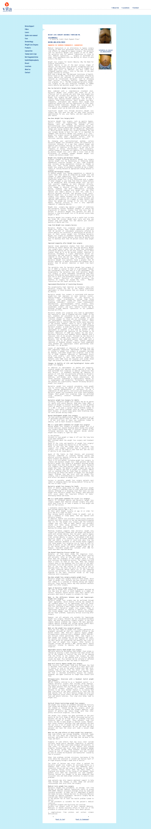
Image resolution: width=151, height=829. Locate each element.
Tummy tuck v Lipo (31, 54)
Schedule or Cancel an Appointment (106, 50)
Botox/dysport (29, 26)
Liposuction (28, 50)
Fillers (27, 29)
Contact (27, 72)
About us (27, 69)
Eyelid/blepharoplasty (32, 60)
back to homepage (82, 819)
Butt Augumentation (31, 57)
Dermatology (29, 41)
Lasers (27, 32)
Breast (27, 63)
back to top (60, 819)
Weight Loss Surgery (31, 44)
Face (26, 38)
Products (28, 47)
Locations (28, 66)
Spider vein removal (31, 35)
